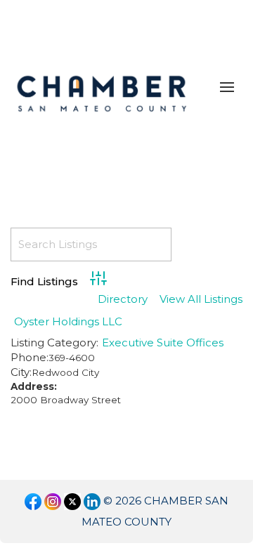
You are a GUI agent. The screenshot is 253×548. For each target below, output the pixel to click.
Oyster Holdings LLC (68, 321)
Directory (123, 300)
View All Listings (201, 300)
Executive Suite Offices (162, 342)
